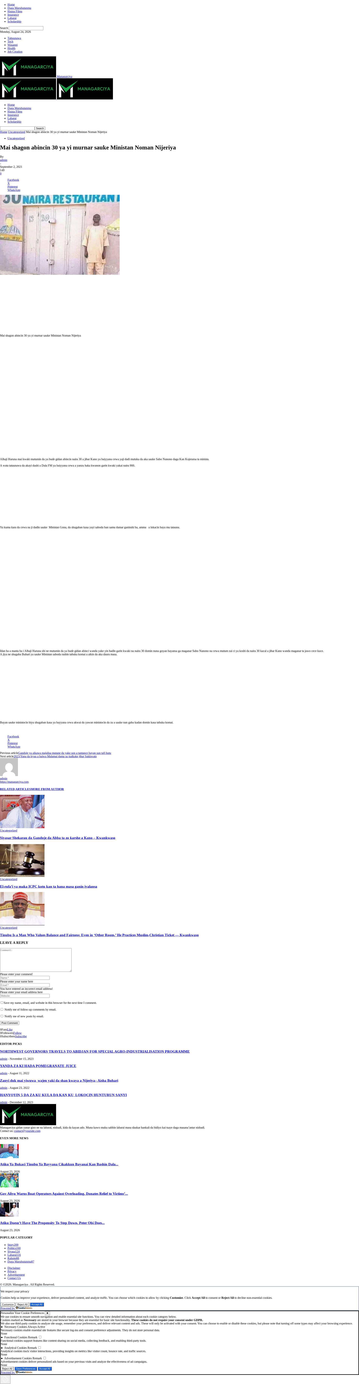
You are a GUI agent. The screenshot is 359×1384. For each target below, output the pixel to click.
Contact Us (14, 1278)
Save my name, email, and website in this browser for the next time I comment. (50, 1002)
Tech (10, 41)
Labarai (11, 18)
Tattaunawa (14, 38)
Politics (14, 1248)
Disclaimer (13, 1268)
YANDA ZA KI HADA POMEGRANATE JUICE (38, 1066)
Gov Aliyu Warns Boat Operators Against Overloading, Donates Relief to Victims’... (64, 1194)
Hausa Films (14, 11)
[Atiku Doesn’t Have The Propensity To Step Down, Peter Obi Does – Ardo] (9, 1215)
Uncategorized (16, 132)
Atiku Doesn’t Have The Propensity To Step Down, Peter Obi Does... (52, 1223)
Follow (17, 1033)
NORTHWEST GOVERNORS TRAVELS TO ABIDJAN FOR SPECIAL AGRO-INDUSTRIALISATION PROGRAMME (95, 1051)
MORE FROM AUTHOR (47, 789)
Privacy (11, 1271)
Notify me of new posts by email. (24, 1016)
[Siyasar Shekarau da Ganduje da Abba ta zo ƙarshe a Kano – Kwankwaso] (22, 827)
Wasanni (12, 44)
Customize (8, 1304)
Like (10, 1029)
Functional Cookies (15, 1337)
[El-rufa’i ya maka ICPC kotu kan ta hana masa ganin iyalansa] (22, 875)
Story (12, 1244)
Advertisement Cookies (18, 1358)
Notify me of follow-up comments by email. (30, 1009)
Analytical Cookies (15, 1347)
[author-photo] (9, 775)
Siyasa (13, 1251)
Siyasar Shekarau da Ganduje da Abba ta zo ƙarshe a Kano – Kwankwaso (57, 838)
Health (11, 48)
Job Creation (14, 51)
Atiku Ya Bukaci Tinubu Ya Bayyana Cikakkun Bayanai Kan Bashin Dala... (59, 1164)
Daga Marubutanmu (19, 8)
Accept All (36, 1304)
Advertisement (16, 1274)
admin (3, 160)
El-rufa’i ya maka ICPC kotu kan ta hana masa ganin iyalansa (48, 886)
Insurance (13, 14)
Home (11, 4)
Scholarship (14, 21)
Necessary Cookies (15, 1326)
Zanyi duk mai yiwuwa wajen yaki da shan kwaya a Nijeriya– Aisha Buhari (59, 1080)
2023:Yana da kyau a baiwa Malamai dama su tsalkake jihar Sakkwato (55, 756)
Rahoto (13, 1258)
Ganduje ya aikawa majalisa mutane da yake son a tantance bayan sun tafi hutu (64, 753)
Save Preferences (26, 1368)
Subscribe (21, 1036)
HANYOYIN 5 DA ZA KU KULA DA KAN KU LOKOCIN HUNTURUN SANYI (63, 1095)
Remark (32, 1337)
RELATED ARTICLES (15, 789)
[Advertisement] (179, 304)
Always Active (36, 1326)
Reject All (22, 1304)
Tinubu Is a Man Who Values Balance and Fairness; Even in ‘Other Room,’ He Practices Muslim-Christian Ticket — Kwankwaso (99, 935)
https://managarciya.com (14, 781)
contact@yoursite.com (27, 1130)
